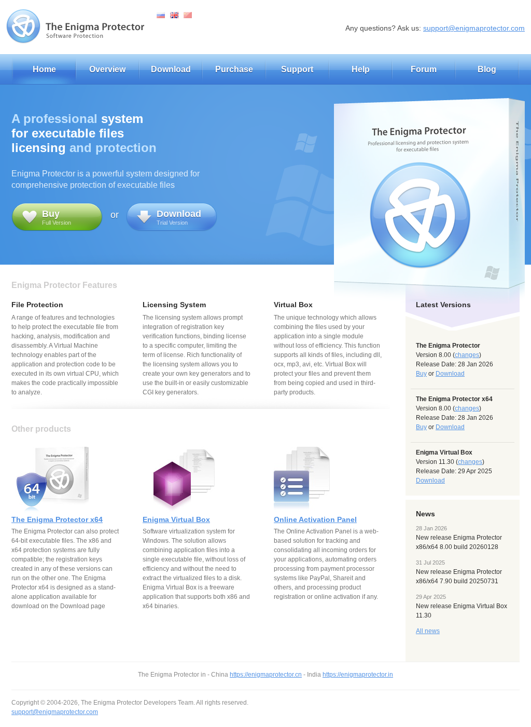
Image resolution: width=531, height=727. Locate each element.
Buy (421, 373)
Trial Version (179, 217)
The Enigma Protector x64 (57, 519)
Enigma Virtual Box (176, 519)
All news (428, 631)
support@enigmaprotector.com (474, 28)
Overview (107, 69)
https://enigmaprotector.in (358, 674)
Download (171, 69)
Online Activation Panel (315, 519)
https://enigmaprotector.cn (266, 674)
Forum (424, 69)
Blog (487, 69)
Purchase (234, 69)
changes (467, 355)
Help (361, 69)
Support (297, 69)
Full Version (56, 217)
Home (44, 69)
